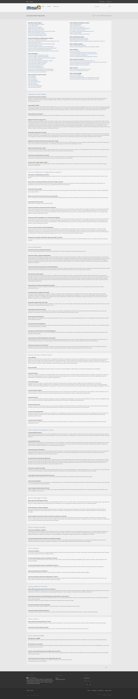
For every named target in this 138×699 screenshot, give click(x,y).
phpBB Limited (61, 639)
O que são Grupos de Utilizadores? (77, 27)
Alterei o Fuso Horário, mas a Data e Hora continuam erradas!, (41, 43)
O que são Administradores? (76, 24)
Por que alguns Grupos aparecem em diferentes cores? (82, 31)
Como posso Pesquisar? (75, 51)
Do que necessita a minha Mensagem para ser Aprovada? (40, 70)
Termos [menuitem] (88, 690)
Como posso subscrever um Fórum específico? (80, 63)
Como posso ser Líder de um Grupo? (78, 30)
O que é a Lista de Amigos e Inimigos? (78, 45)
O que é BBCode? (32, 76)
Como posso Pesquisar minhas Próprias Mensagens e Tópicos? (83, 56)
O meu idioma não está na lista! (35, 45)
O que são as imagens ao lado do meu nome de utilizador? (41, 46)
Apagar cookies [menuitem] (108, 690)
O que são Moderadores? (75, 25)
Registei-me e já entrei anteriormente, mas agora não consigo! (41, 31)
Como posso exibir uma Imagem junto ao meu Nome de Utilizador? (42, 48)
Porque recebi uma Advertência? (35, 66)
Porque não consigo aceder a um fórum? (37, 63)
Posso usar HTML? (32, 77)
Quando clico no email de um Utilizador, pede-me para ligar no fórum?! (43, 51)
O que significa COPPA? (33, 25)
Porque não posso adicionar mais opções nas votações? (40, 60)
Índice (32, 690)
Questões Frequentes (60, 679)
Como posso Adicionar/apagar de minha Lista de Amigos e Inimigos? (84, 46)
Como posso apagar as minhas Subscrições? (79, 65)
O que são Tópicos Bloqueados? (35, 85)
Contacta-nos (87, 678)
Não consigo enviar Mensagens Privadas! (79, 38)
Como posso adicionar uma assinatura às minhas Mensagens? (41, 58)
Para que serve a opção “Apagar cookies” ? (37, 35)
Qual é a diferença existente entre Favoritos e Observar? (82, 60)
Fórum (43, 6)
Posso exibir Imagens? (33, 80)
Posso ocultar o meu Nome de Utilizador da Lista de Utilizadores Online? (43, 41)
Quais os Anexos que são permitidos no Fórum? (80, 69)
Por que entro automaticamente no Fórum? (37, 34)
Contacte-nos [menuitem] (101, 690)
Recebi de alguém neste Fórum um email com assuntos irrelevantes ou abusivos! (87, 41)
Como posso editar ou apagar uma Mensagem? (38, 56)
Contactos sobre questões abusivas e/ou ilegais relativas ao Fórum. (84, 77)
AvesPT (49, 6)
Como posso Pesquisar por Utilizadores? (78, 55)
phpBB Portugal (36, 695)
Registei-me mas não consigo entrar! (36, 28)
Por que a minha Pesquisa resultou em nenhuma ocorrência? (83, 52)
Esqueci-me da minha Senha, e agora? (36, 32)
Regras (57, 678)
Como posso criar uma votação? (35, 59)
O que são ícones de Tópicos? (34, 87)
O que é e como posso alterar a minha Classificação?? (40, 49)
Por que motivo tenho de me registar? (36, 24)
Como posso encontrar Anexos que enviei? (79, 70)
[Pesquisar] (109, 6)
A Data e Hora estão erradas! (34, 42)
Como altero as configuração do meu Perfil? (37, 39)
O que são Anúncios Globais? (34, 81)
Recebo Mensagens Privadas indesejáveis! (79, 39)
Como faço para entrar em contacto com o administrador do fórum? (84, 79)
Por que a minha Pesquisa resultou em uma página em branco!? (84, 53)
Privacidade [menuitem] (94, 690)
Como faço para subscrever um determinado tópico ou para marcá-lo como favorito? (88, 62)
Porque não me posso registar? (35, 27)
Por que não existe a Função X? (76, 76)
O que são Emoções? (32, 79)
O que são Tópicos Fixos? (33, 84)
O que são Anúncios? (32, 83)
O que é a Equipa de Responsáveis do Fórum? (80, 34)
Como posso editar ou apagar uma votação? (37, 62)
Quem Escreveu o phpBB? (75, 74)
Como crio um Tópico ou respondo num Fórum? (38, 55)
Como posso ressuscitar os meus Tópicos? (37, 72)
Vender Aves (56, 6)
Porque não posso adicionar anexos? (36, 64)
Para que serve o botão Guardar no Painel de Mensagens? (41, 69)
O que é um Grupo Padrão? (76, 32)
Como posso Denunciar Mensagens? (36, 67)
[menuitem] (109, 1)
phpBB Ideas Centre (101, 645)
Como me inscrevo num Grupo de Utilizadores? (80, 28)
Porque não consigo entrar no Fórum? (36, 30)
